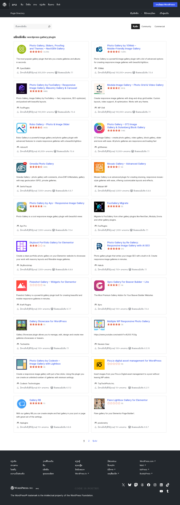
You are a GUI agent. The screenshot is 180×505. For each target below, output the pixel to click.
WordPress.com (148, 461)
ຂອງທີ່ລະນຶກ (113, 473)
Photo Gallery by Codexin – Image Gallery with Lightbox (45, 362)
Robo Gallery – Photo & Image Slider (50, 124)
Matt (143, 465)
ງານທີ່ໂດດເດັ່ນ (48, 461)
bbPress (144, 469)
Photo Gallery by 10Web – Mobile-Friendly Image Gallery (123, 47)
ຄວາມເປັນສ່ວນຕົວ (18, 473)
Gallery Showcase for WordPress (48, 321)
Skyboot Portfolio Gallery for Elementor (52, 242)
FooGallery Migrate (117, 203)
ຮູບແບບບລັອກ (48, 473)
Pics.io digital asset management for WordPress (134, 360)
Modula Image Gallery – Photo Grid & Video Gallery (135, 85)
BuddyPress (146, 473)
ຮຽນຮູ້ (77, 461)
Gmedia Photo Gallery (42, 163)
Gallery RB (35, 400)
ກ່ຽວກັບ (13, 461)
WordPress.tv (82, 473)
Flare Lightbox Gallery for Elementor (127, 400)
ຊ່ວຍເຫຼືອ (78, 465)
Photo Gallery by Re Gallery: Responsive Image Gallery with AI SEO (128, 244)
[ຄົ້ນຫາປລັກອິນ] (49, 26)
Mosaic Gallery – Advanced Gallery (126, 163)
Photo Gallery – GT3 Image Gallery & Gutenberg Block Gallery (126, 126)
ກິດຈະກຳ (111, 465)
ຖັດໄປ (95, 441)
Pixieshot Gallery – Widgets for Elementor (53, 281)
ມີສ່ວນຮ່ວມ (112, 461)
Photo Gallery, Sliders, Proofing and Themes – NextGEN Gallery (47, 47)
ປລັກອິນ (46, 469)
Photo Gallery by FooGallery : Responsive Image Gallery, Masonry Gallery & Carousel (53, 86)
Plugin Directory (18, 13)
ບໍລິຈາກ (112, 469)
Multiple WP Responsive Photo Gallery (128, 321)
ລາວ (37, 488)
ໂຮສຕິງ (13, 469)
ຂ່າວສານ (14, 465)
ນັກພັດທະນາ (80, 469)
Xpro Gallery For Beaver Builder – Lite (128, 281)
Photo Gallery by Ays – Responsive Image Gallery (57, 203)
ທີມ (44, 465)
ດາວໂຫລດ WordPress (165, 4)
